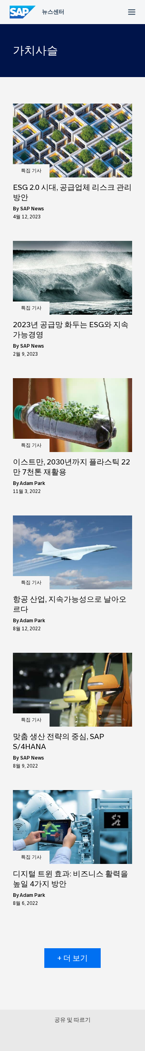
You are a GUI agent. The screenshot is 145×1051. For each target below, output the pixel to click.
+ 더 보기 (72, 958)
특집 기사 (31, 170)
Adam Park (32, 483)
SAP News (32, 209)
